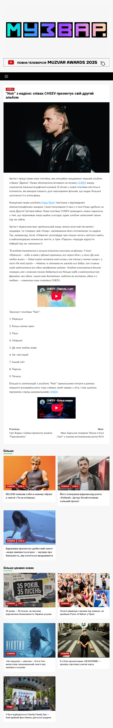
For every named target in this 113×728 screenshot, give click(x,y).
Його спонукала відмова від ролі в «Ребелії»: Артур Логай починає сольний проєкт (81, 498)
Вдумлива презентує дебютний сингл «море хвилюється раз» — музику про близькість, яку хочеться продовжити (29, 552)
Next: (80, 433)
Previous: (30, 433)
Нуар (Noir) (48, 202)
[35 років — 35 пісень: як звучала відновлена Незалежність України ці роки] (29, 590)
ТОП (20, 603)
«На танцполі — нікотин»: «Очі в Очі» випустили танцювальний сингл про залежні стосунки (26, 664)
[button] (6, 76)
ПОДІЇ (9, 707)
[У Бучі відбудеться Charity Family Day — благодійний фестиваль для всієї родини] (29, 693)
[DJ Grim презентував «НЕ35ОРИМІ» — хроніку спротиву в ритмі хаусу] (84, 640)
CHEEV (82, 183)
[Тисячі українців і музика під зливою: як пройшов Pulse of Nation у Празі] (84, 590)
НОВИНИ (11, 486)
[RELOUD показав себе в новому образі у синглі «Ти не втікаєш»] (29, 473)
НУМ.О (10, 89)
